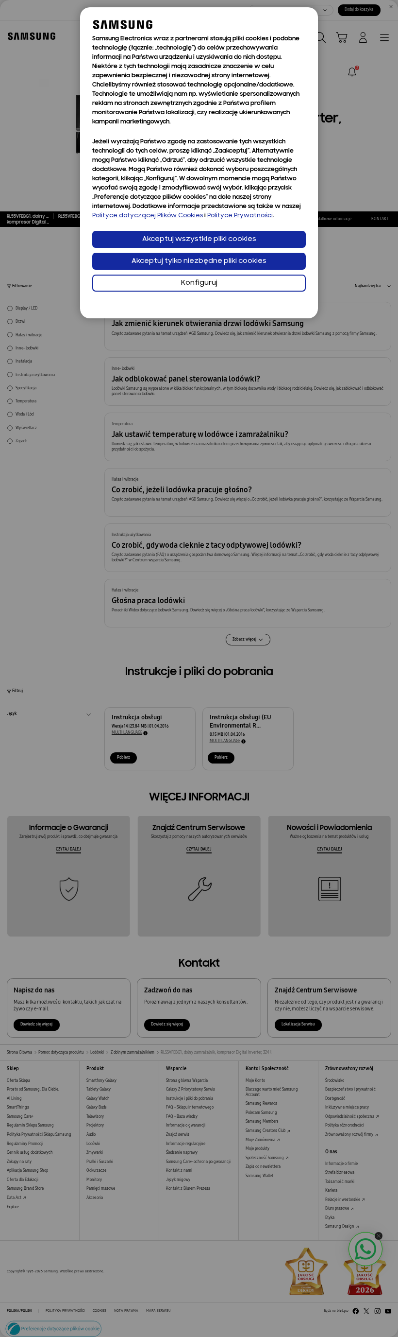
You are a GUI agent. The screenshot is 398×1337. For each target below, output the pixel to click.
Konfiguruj (199, 283)
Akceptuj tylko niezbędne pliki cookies (199, 261)
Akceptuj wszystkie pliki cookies (199, 239)
